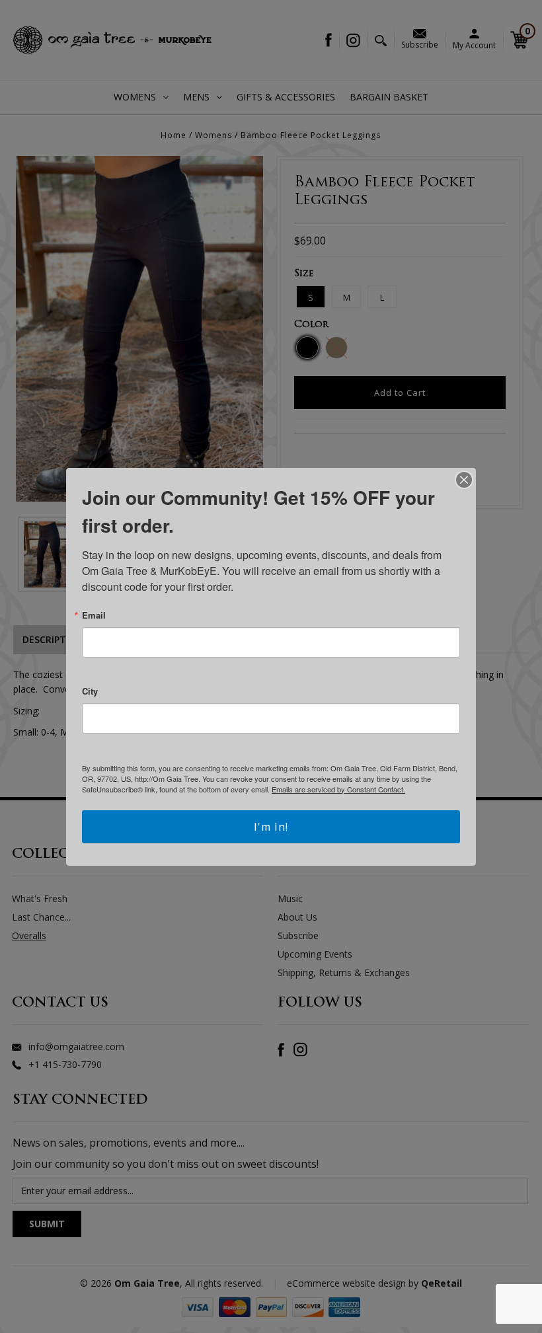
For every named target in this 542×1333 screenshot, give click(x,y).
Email (94, 615)
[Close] (464, 480)
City (90, 691)
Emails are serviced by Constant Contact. (338, 789)
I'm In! (271, 826)
